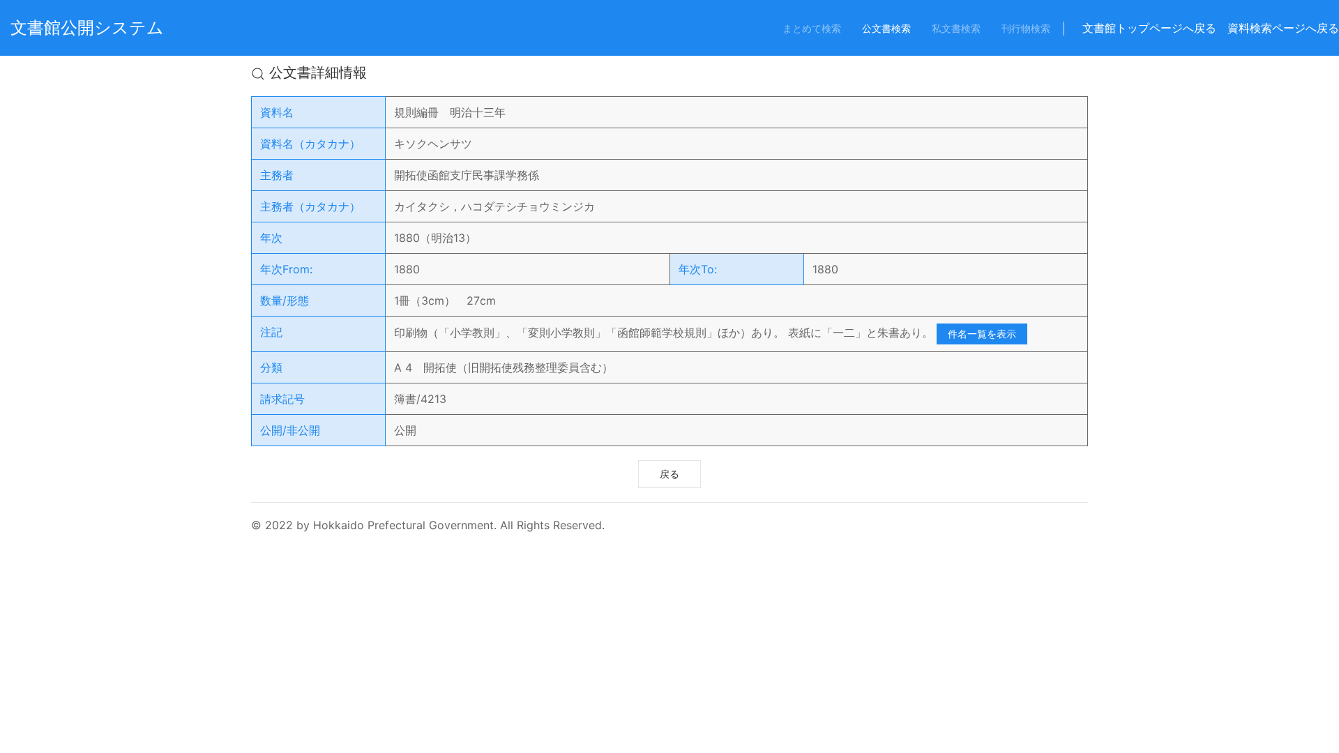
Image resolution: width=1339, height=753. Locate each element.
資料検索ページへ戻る (1283, 28)
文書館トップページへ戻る (1149, 28)
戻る (669, 474)
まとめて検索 (811, 28)
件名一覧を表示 (982, 334)
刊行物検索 (1025, 28)
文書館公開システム (87, 27)
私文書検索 (956, 28)
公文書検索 (886, 28)
